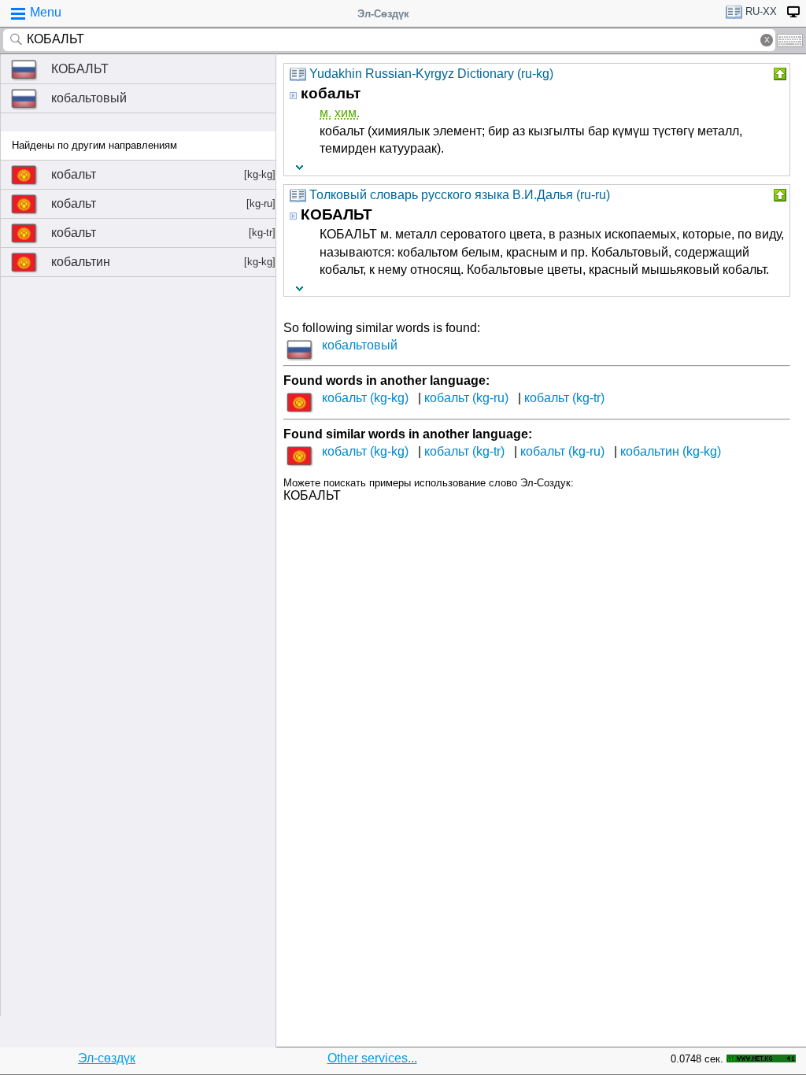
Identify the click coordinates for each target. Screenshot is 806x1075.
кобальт (163, 174)
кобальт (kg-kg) (365, 398)
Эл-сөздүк (106, 1058)
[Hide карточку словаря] (778, 74)
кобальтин (163, 261)
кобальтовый (89, 98)
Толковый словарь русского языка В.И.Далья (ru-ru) (459, 194)
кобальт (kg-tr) (564, 398)
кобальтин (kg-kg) (670, 451)
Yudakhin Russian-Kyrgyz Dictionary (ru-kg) (431, 73)
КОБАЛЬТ (80, 69)
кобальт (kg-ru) (466, 398)
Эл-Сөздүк (383, 14)
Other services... (372, 1058)
